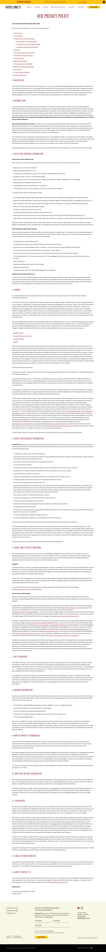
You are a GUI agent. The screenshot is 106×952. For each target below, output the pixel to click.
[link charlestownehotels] (21, 948)
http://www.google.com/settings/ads (76, 608)
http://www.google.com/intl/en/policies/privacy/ (64, 616)
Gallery (71, 7)
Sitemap (8, 937)
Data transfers (19, 58)
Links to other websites (21, 72)
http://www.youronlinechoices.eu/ (29, 633)
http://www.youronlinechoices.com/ (56, 424)
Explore (81, 7)
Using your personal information (24, 52)
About (29, 7)
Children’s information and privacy (27, 47)
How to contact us (20, 75)
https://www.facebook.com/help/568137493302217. (50, 625)
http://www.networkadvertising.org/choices (26, 424)
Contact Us (11, 913)
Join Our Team (12, 910)
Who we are (18, 33)
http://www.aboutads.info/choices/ (77, 629)
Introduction (18, 36)
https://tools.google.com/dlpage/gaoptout (25, 612)
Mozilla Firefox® (18, 333)
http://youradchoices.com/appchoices (60, 426)
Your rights (17, 69)
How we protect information (23, 64)
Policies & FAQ (12, 908)
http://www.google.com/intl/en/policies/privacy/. (27, 589)
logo (13, 7)
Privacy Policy (17, 936)
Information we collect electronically (28, 44)
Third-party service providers (23, 55)
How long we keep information (24, 66)
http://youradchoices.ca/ (50, 631)
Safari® (15, 342)
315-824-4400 (16, 893)
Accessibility (9, 936)
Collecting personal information (24, 39)
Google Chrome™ (18, 339)
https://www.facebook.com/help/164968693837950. (41, 623)
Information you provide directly (27, 41)
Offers (45, 7)
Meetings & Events (58, 7)
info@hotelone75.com (57, 882)
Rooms (37, 7)
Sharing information (20, 61)
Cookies (17, 50)
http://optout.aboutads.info (20, 419)
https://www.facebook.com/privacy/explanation (64, 635)
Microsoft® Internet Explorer (22, 336)
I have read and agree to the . (45, 931)
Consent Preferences (17, 937)
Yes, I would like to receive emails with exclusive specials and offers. (50, 932)
